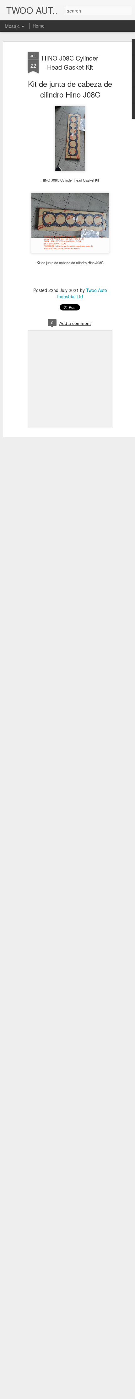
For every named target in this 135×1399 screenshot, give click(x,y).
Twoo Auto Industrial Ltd (82, 293)
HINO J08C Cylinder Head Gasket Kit (70, 62)
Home (39, 26)
